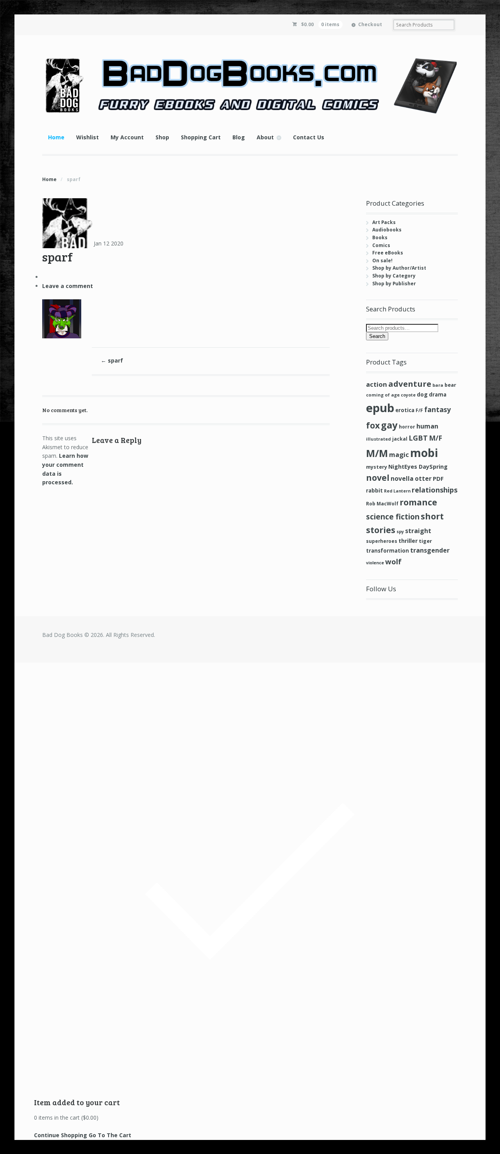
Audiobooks (387, 229)
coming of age (383, 395)
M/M (377, 453)
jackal (399, 439)
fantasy (437, 409)
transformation (387, 550)
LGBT (418, 438)
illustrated (378, 439)
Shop (162, 137)
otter (423, 478)
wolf (393, 561)
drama (437, 394)
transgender (430, 550)
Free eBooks (387, 252)
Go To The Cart (110, 1135)
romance (418, 502)
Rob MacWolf (382, 503)
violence (375, 562)
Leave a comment (67, 286)
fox (373, 425)
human (427, 426)
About (265, 137)
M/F (435, 438)
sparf (112, 360)
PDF (438, 478)
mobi (424, 452)
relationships (434, 489)
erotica (404, 410)
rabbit (374, 490)
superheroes (381, 541)
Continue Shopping (60, 1135)
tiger (425, 540)
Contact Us (308, 137)
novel (377, 477)
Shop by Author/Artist (399, 268)
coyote (408, 395)
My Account (127, 137)
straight (418, 530)
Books (380, 237)
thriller (408, 540)
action (376, 384)
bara (437, 385)
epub (380, 408)
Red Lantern (397, 491)
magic (399, 454)
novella (402, 478)
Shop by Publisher (394, 283)
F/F (419, 410)
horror (407, 426)
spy (400, 531)
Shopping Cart (201, 137)
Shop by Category (394, 275)
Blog (238, 137)
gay (389, 425)
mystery (376, 466)
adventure (409, 383)
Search (377, 336)
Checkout (370, 24)
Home (56, 137)
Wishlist (87, 137)
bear (450, 384)
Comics (381, 245)
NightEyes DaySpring (418, 466)
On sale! (382, 260)
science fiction (393, 517)
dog (422, 394)
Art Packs (384, 222)
